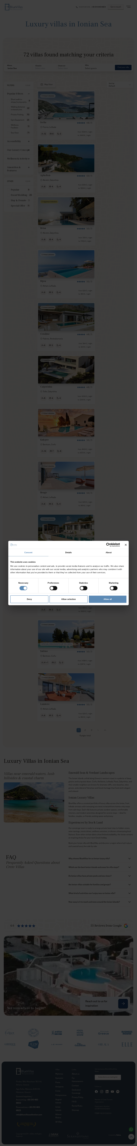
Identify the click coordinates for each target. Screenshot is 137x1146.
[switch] (53, 588)
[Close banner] (126, 545)
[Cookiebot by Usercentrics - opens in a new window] (108, 545)
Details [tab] (68, 552)
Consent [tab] (28, 552)
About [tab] (109, 552)
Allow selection (68, 599)
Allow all (108, 599)
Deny (29, 599)
